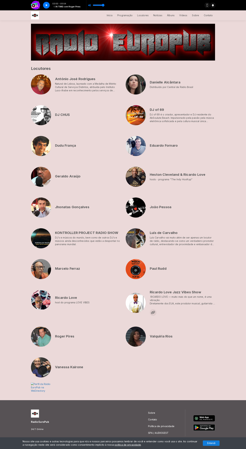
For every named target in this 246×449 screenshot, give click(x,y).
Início (110, 15)
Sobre (195, 15)
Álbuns (171, 15)
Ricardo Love (66, 298)
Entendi (211, 443)
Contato (208, 15)
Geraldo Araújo (67, 176)
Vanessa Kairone (69, 367)
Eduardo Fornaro (164, 145)
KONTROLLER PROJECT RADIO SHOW (86, 233)
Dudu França (65, 145)
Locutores (143, 15)
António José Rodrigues (75, 79)
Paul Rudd (158, 269)
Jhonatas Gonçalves (72, 207)
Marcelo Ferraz (67, 269)
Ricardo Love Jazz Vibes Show (175, 292)
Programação (125, 15)
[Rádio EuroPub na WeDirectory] (44, 387)
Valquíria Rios (161, 336)
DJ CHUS (62, 115)
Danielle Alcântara (165, 82)
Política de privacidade (161, 426)
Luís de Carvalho (164, 233)
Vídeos (183, 15)
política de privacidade (128, 444)
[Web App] (207, 5)
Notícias (157, 15)
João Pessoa (160, 207)
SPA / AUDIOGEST (158, 432)
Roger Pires (64, 336)
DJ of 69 (157, 110)
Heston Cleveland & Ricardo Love (178, 175)
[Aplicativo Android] (213, 5)
